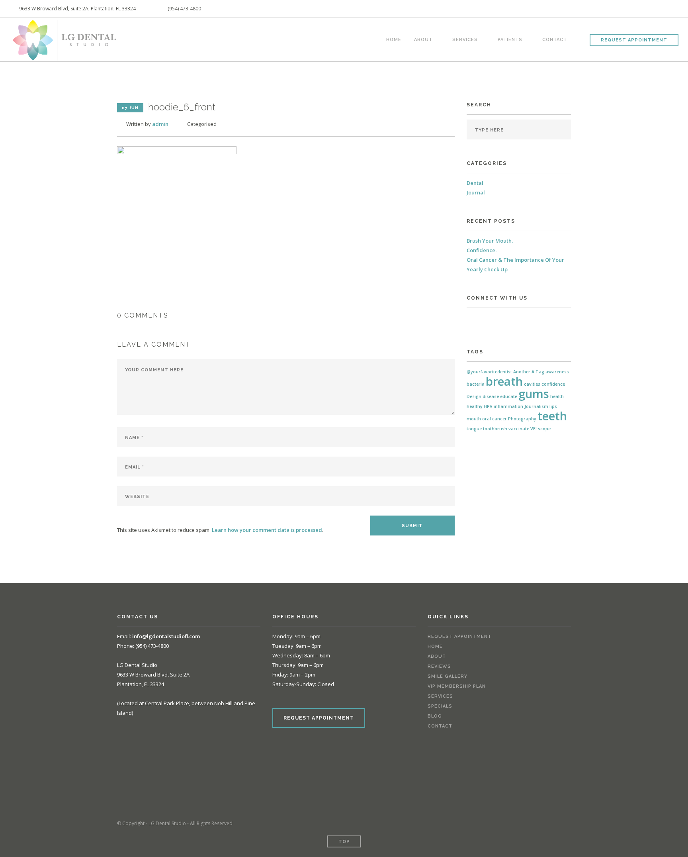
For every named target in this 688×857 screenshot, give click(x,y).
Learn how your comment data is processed (267, 529)
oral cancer (494, 419)
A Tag (538, 372)
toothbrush (495, 428)
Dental (475, 182)
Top (344, 841)
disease (491, 396)
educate (508, 396)
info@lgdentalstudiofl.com (166, 636)
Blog (435, 716)
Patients (510, 38)
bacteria (476, 384)
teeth (552, 416)
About (423, 38)
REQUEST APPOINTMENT (318, 718)
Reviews (439, 666)
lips (553, 406)
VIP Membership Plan (457, 686)
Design (474, 396)
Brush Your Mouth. (490, 240)
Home (393, 38)
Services (465, 38)
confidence (553, 384)
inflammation (508, 406)
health (557, 396)
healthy (475, 406)
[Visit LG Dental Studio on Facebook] (471, 319)
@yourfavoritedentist (489, 372)
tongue (474, 428)
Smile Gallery (447, 676)
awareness (557, 372)
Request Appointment (634, 40)
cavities (532, 384)
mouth (474, 419)
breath (504, 381)
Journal (476, 192)
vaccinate (518, 428)
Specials (440, 706)
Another (521, 372)
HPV (488, 406)
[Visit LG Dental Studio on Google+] (494, 319)
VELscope (540, 428)
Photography (522, 419)
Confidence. (481, 250)
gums (533, 394)
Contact (554, 38)
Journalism (536, 406)
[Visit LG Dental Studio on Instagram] (482, 319)
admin (160, 123)
